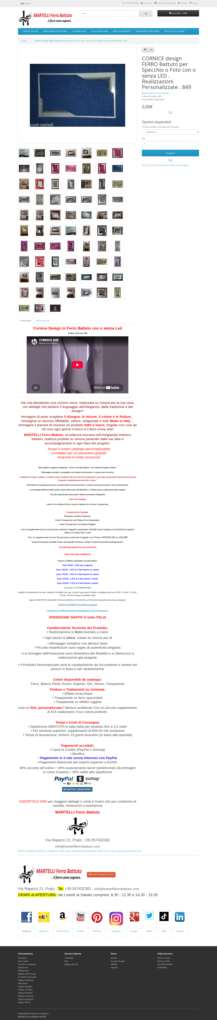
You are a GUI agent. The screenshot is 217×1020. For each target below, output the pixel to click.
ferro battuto (28, 851)
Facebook (26, 931)
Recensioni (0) (43, 320)
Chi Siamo (22, 958)
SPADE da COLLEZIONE (174, 31)
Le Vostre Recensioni (27, 977)
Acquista (170, 153)
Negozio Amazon (26, 996)
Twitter (149, 931)
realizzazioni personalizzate (84, 851)
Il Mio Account (163, 958)
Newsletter (162, 967)
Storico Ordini (163, 961)
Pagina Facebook (25, 980)
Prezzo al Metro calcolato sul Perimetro (161, 127)
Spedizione (23, 967)
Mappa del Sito (71, 964)
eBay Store (44, 931)
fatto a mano (103, 851)
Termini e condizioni (27, 964)
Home (24, 40)
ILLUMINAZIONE (79, 31)
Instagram (116, 931)
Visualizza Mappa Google (101, 874)
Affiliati (114, 964)
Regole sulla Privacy (27, 973)
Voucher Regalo (118, 961)
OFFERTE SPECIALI (30, 31)
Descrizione (25, 320)
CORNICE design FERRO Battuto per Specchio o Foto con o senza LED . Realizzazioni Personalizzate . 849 (80, 40)
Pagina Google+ (25, 986)
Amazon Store (62, 931)
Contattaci (69, 958)
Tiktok (164, 931)
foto (139, 851)
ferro (45, 851)
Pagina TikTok (24, 1002)
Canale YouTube (25, 989)
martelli (38, 851)
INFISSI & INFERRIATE (122, 31)
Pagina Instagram (26, 999)
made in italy (65, 851)
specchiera (132, 851)
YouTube (80, 931)
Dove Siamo (23, 961)
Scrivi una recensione (179, 165)
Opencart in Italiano (40, 1013)
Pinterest (97, 931)
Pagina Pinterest (25, 992)
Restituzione (23, 970)
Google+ (134, 931)
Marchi (114, 958)
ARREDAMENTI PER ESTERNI (147, 31)
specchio (122, 851)
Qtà (143, 138)
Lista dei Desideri (165, 964)
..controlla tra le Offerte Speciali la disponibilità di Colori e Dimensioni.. (77, 610)
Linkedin (179, 931)
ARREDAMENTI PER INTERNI (55, 31)
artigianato (53, 851)
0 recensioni (162, 165)
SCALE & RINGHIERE (99, 31)
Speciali (114, 967)
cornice (113, 851)
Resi (66, 961)
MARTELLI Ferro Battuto (158, 93)
